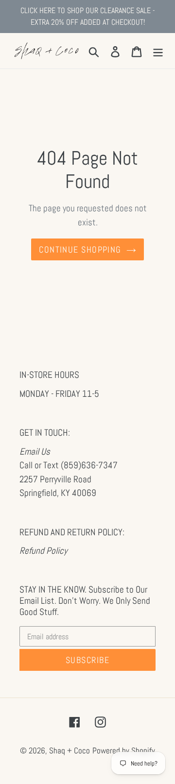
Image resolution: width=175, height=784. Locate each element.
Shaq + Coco (69, 750)
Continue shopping (80, 249)
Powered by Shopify (123, 750)
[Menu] (158, 50)
